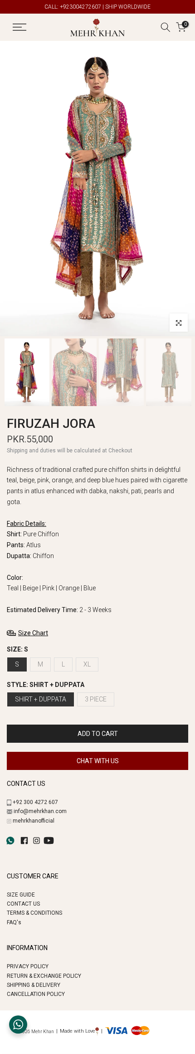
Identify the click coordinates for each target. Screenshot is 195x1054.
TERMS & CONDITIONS (34, 913)
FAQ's (14, 922)
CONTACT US (23, 904)
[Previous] (15, 189)
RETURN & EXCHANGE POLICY (44, 976)
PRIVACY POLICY (28, 966)
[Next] (180, 189)
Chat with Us (98, 761)
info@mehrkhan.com (40, 811)
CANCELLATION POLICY (36, 994)
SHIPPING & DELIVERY (33, 985)
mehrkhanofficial (33, 821)
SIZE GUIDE (21, 895)
